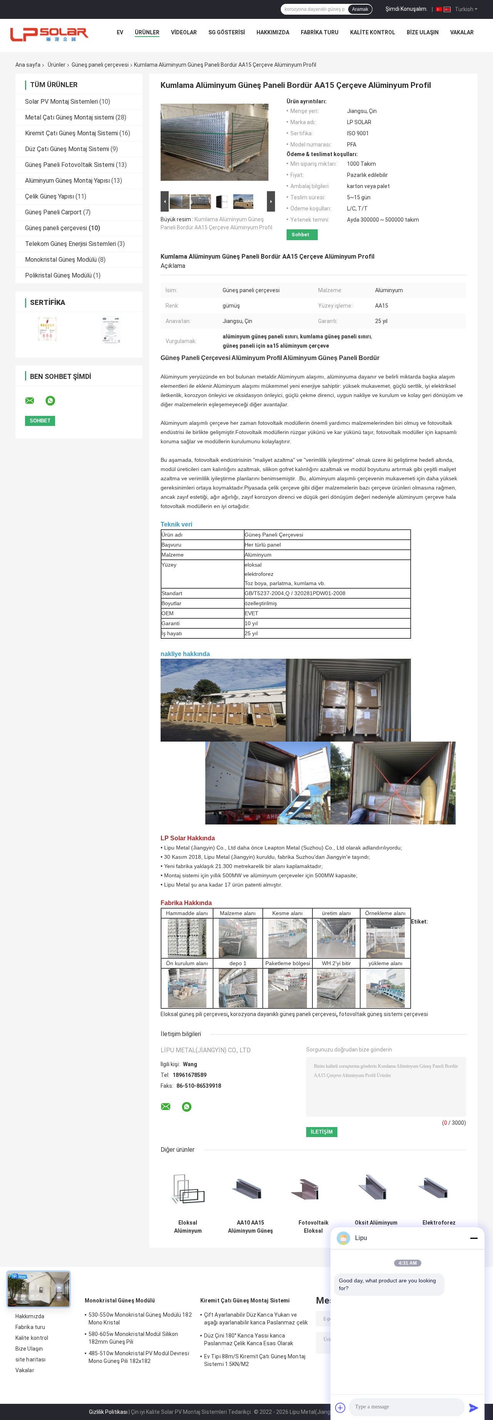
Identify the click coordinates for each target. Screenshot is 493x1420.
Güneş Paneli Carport (53, 212)
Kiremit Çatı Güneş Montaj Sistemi (71, 133)
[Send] (474, 1407)
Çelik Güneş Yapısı (49, 196)
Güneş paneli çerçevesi (100, 65)
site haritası (30, 1359)
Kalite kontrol (372, 32)
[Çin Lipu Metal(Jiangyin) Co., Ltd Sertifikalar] (47, 330)
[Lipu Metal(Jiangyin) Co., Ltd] (50, 34)
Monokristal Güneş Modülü (61, 259)
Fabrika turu (320, 32)
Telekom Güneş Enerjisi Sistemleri (70, 243)
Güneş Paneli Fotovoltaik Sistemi (69, 164)
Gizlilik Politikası (108, 1412)
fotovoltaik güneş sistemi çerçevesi (383, 1014)
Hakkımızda (273, 32)
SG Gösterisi (226, 32)
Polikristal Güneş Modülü (58, 275)
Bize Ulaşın (423, 32)
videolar (184, 32)
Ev (120, 32)
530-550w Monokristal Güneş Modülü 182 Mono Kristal (140, 1319)
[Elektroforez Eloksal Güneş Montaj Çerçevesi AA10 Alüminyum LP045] (439, 1188)
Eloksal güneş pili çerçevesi (194, 1014)
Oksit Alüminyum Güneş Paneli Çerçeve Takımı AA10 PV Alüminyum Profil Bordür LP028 (376, 1227)
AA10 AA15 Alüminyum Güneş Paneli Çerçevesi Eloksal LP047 (250, 1227)
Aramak (360, 9)
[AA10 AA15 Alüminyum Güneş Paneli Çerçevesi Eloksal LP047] (250, 1188)
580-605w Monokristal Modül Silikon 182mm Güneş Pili (133, 1338)
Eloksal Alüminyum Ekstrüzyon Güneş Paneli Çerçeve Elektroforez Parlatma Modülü (187, 1227)
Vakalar (462, 32)
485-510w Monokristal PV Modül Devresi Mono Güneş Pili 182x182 (139, 1357)
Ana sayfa (27, 65)
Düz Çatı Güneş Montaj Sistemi (67, 149)
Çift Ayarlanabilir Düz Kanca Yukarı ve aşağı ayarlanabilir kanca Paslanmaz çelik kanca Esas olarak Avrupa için (256, 1320)
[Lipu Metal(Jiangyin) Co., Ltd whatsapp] (55, 401)
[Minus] (473, 1238)
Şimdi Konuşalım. (407, 9)
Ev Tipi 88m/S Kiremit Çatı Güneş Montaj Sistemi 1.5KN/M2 (254, 1360)
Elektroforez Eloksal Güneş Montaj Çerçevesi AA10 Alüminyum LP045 (438, 1227)
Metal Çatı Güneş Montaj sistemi (69, 117)
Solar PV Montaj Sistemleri (61, 101)
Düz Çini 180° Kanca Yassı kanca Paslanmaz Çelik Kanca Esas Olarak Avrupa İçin (248, 1341)
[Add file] (340, 1407)
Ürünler (147, 32)
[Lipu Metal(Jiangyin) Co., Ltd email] (34, 401)
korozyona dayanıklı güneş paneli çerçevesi (283, 1014)
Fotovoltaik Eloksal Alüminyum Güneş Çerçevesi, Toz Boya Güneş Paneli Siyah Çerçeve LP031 (313, 1227)
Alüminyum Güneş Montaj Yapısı (67, 180)
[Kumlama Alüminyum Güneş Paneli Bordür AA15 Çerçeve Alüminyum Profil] (214, 143)
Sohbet (300, 234)
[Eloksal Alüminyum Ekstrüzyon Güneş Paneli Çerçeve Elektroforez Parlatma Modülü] (188, 1188)
